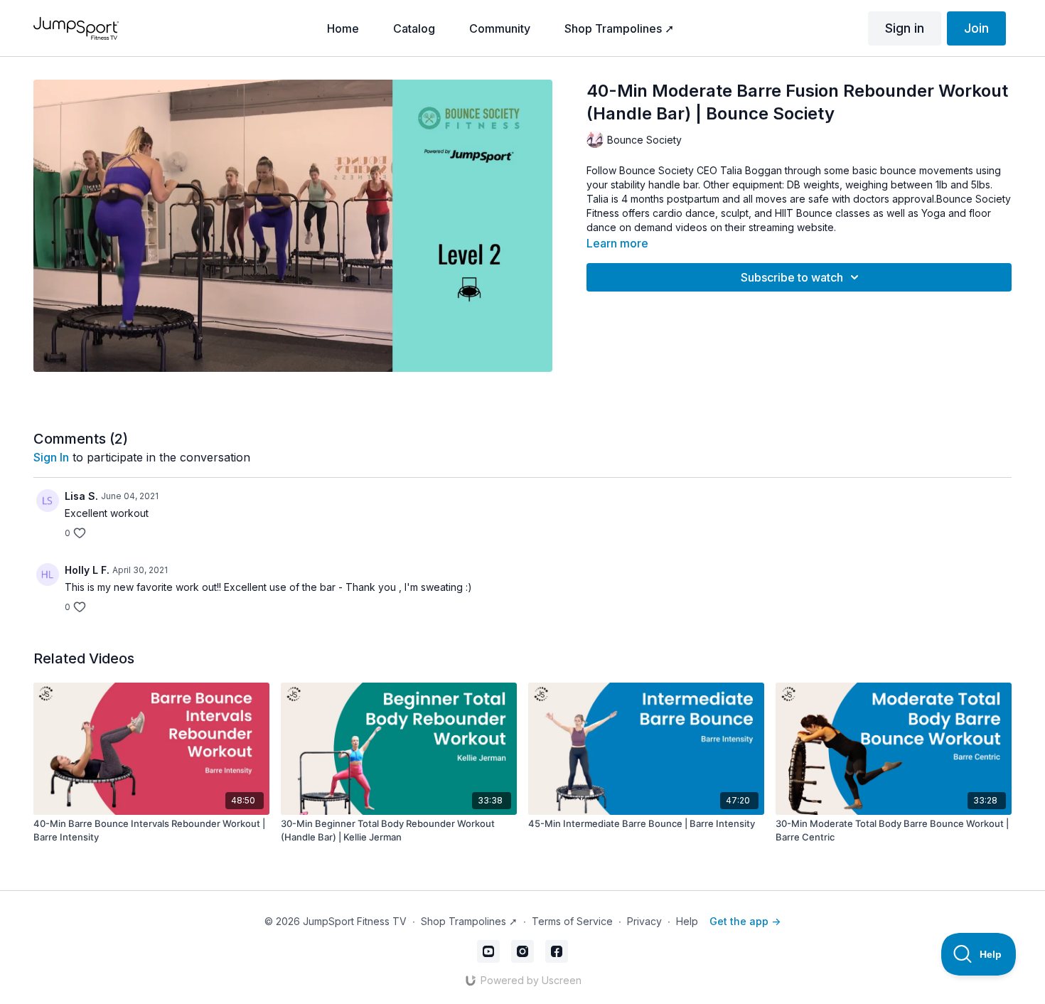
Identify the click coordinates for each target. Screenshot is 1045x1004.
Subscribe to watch (792, 277)
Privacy (644, 921)
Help (687, 921)
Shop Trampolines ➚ (469, 921)
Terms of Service (572, 921)
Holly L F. (87, 570)
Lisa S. (81, 496)
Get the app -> (745, 921)
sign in (51, 457)
